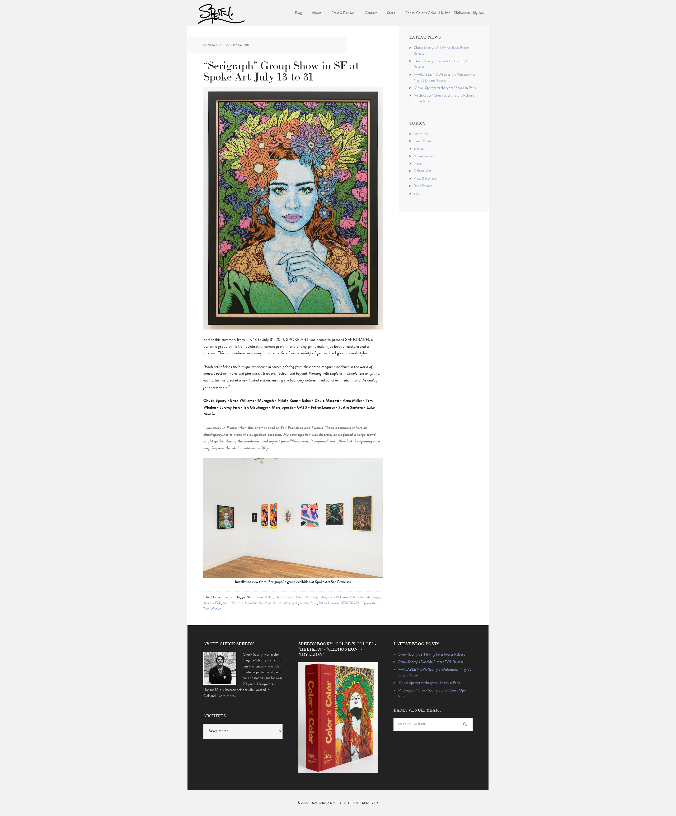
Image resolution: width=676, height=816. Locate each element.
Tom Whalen (212, 609)
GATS (354, 597)
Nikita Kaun (308, 603)
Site (416, 193)
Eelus (322, 597)
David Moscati (306, 597)
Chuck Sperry (221, 13)
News (417, 163)
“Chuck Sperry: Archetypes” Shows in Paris (445, 87)
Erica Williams (338, 597)
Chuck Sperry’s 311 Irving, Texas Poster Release (431, 654)
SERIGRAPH (351, 603)
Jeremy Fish (212, 603)
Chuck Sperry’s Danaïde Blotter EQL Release (430, 662)
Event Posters (423, 141)
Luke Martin (254, 603)
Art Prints (421, 133)
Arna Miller (264, 597)
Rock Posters (423, 186)
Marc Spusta (273, 603)
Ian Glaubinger (370, 597)
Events (227, 597)
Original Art (422, 171)
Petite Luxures (329, 603)
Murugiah (291, 603)
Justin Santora (233, 603)
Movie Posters (424, 156)
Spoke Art (369, 603)
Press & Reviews (425, 178)
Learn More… (227, 696)
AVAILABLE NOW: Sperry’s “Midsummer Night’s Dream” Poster (445, 77)
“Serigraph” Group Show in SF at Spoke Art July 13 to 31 (281, 70)
